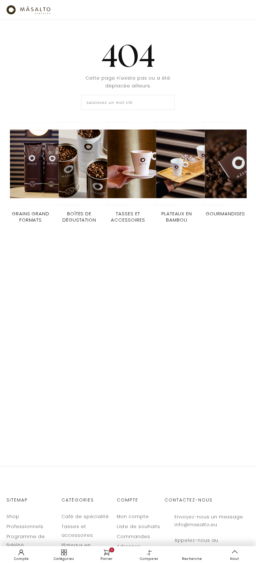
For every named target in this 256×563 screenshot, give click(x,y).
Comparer (149, 558)
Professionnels (25, 526)
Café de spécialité (85, 516)
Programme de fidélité (26, 540)
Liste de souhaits (138, 526)
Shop (13, 516)
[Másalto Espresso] (28, 9)
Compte (21, 558)
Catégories (64, 558)
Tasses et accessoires (77, 530)
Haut (234, 558)
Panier (107, 554)
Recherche (192, 558)
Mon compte (133, 516)
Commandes (133, 536)
